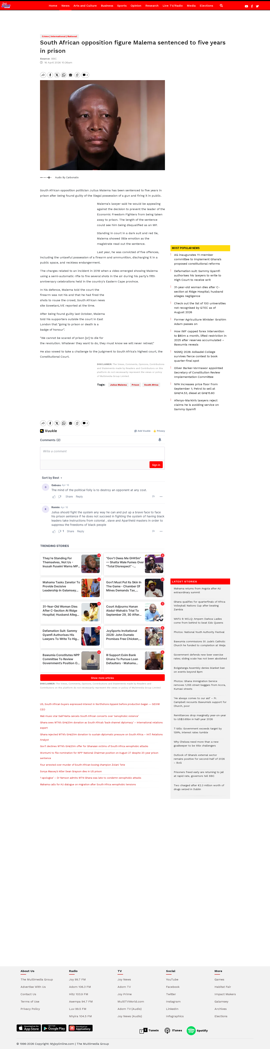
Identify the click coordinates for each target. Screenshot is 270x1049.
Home (53, 5)
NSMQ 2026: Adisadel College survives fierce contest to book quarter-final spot (195, 356)
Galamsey (221, 1001)
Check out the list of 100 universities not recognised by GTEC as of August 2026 (200, 308)
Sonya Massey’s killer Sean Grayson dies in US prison (71, 771)
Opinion (136, 5)
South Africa (151, 385)
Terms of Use (30, 1001)
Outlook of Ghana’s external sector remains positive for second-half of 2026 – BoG (199, 760)
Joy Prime (125, 994)
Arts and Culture (85, 5)
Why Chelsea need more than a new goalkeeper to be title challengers (196, 745)
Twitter (171, 994)
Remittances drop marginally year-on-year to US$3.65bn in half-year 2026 (200, 719)
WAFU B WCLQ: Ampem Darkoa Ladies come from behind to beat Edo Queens (198, 622)
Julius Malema (118, 385)
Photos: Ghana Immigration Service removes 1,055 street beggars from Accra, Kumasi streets (200, 687)
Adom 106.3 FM (80, 987)
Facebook (172, 987)
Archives (221, 1009)
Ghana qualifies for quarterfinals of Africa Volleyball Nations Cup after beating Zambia (199, 607)
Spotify (202, 1030)
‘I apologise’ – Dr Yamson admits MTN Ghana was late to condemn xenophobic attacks (90, 777)
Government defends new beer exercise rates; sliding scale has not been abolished (200, 658)
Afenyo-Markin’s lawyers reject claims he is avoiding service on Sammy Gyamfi (196, 405)
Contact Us (28, 994)
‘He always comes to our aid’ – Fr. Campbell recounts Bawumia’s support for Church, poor (200, 704)
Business (107, 5)
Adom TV (124, 987)
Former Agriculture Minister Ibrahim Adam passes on (200, 322)
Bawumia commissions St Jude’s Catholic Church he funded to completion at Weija (199, 645)
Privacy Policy (30, 1009)
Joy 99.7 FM (77, 979)
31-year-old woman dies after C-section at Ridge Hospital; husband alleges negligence (198, 291)
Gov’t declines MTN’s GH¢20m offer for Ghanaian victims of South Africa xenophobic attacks (94, 746)
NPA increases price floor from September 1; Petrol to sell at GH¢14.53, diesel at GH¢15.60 (196, 388)
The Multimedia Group (37, 979)
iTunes (176, 1030)
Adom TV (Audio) (130, 1009)
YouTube (172, 979)
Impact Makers (225, 994)
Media (191, 5)
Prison (135, 385)
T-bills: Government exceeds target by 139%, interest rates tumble (198, 732)
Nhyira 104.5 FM (80, 1016)
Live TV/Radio (173, 5)
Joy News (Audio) (130, 1016)
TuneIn (153, 1030)
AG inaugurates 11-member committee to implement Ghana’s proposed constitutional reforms (197, 259)
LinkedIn (172, 1009)
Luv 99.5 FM (77, 1009)
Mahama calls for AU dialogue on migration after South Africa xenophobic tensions (88, 784)
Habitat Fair (223, 987)
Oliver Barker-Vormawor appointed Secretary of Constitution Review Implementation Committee (198, 372)
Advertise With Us (33, 987)
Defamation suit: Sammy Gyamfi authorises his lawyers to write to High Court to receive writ (197, 275)
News (65, 5)
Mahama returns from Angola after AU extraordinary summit (197, 592)
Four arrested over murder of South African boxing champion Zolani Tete (82, 764)
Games (219, 979)
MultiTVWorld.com (131, 1001)
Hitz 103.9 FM (78, 994)
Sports (122, 5)
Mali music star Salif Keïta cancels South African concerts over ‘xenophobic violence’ (89, 716)
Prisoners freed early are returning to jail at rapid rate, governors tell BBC (199, 776)
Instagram (173, 1001)
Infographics (175, 1016)
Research (152, 5)
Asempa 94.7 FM (81, 1001)
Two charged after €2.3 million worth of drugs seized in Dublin (199, 789)
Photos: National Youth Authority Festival (199, 634)
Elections (206, 5)
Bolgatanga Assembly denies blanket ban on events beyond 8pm (199, 671)
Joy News (124, 979)
